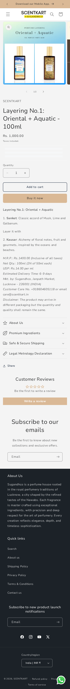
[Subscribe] (58, 456)
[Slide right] (43, 92)
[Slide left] (26, 92)
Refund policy (39, 678)
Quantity (8, 165)
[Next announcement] (63, 4)
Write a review (35, 401)
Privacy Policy (16, 575)
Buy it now (35, 198)
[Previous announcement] (7, 4)
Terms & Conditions (20, 584)
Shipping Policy (17, 566)
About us (13, 557)
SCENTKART (21, 678)
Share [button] (11, 366)
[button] (8, 14)
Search (12, 549)
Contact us (14, 593)
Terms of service (37, 684)
